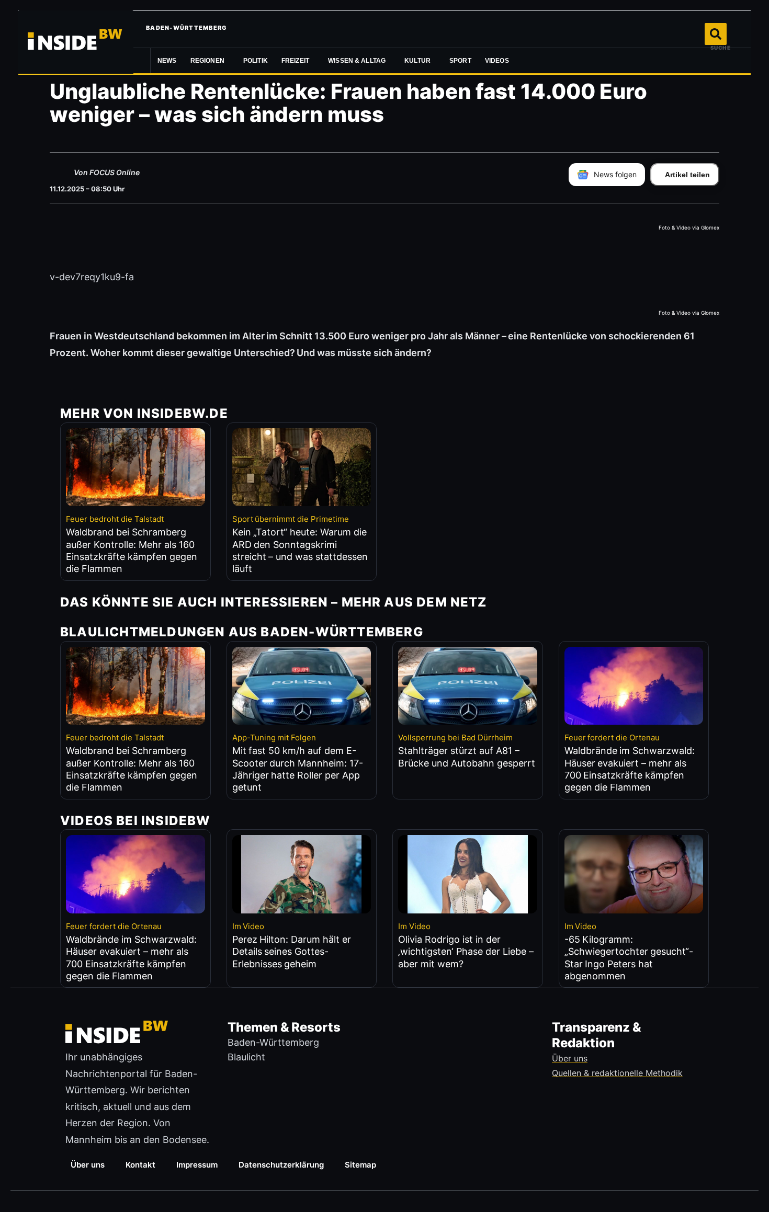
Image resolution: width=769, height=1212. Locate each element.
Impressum (197, 1165)
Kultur (417, 60)
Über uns (88, 1165)
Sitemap (360, 1165)
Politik (255, 60)
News (167, 60)
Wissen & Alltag (357, 60)
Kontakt (140, 1165)
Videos (497, 60)
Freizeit (295, 60)
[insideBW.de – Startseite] (75, 41)
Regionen (207, 60)
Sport (460, 60)
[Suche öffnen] (716, 34)
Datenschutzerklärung (281, 1165)
